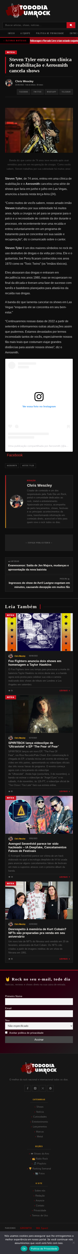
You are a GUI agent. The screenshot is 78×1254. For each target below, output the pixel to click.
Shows (40, 1106)
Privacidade (40, 1210)
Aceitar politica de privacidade (26, 1033)
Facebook (23, 92)
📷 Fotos (40, 1173)
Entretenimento (40, 1121)
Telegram (66, 92)
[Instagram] (35, 1088)
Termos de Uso (40, 1215)
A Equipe (25, 33)
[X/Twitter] (43, 1088)
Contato (40, 1205)
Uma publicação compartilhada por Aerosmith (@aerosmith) (42, 445)
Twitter (37, 92)
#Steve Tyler (28, 465)
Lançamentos (40, 1126)
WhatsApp (51, 92)
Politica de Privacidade (44, 1248)
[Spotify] (50, 1088)
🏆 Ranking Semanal (40, 1168)
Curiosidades (40, 1116)
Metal (40, 1136)
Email (8, 1008)
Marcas (40, 1131)
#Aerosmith (12, 465)
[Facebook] (27, 1088)
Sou (7, 1020)
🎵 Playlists (40, 1163)
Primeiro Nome (13, 996)
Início (11, 33)
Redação (40, 1195)
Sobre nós (40, 1190)
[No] (73, 1242)
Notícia (11, 52)
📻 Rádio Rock (40, 1158)
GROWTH (26, 1228)
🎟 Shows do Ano (40, 1153)
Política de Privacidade (50, 33)
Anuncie (40, 1200)
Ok (24, 1248)
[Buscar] (71, 25)
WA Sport (42, 1228)
